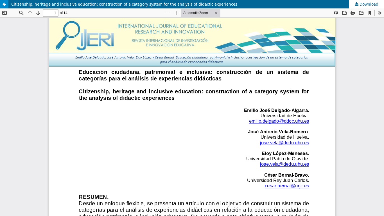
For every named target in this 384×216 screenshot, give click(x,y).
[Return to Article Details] (4, 4)
